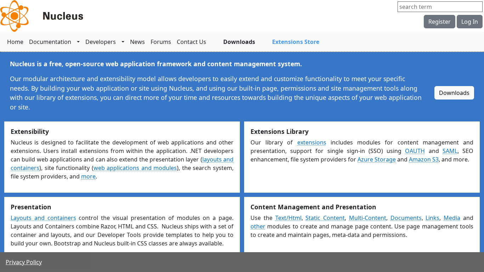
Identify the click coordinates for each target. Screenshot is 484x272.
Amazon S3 (424, 159)
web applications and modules (135, 168)
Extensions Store (295, 42)
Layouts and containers (43, 218)
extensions (311, 142)
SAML (450, 151)
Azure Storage (377, 159)
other (258, 226)
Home (15, 42)
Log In (469, 22)
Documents (406, 218)
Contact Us (191, 42)
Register (439, 22)
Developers (100, 42)
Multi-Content (367, 218)
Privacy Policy (24, 262)
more (88, 176)
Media (452, 218)
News (137, 42)
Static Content (325, 218)
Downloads (239, 42)
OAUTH (415, 151)
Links (432, 218)
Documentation (50, 42)
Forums (161, 42)
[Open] (78, 42)
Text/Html (288, 218)
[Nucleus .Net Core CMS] (53, 16)
